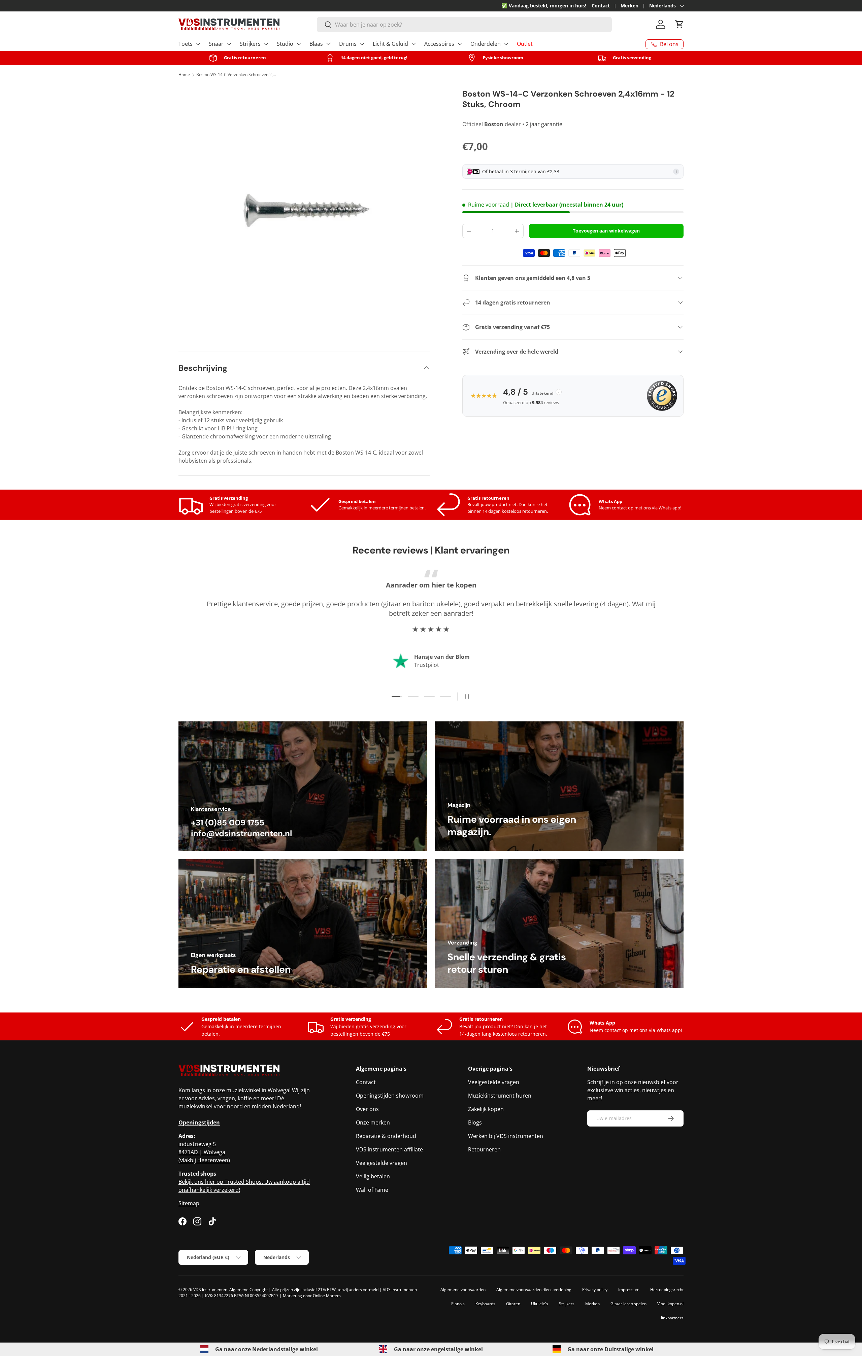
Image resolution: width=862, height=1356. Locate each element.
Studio (285, 43)
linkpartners (672, 1318)
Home (184, 74)
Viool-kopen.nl (670, 1304)
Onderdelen (485, 43)
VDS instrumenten (210, 1289)
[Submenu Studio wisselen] (299, 44)
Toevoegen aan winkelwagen (606, 230)
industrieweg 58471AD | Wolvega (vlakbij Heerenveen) (204, 1152)
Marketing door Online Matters (312, 1295)
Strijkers (250, 43)
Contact (601, 5)
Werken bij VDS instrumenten (505, 1136)
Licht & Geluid (390, 43)
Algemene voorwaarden (463, 1289)
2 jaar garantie (544, 124)
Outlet (525, 43)
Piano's (458, 1304)
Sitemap (188, 1203)
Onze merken (373, 1122)
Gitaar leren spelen (628, 1304)
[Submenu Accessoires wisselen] (460, 44)
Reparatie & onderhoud (386, 1136)
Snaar (216, 43)
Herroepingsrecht (667, 1289)
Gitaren (513, 1304)
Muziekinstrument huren (499, 1095)
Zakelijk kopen (486, 1109)
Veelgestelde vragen (381, 1163)
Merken (629, 5)
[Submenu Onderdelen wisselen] (506, 44)
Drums (348, 43)
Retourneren (484, 1149)
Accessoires (439, 43)
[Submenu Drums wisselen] (362, 44)
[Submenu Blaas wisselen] (328, 44)
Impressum (628, 1289)
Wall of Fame (372, 1189)
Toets (185, 43)
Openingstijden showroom (390, 1095)
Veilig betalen (373, 1176)
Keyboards (485, 1304)
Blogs (475, 1122)
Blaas (316, 43)
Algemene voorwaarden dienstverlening (533, 1289)
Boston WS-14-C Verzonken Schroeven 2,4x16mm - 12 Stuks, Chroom (236, 74)
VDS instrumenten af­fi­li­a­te (389, 1149)
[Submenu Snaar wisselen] (229, 44)
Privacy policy (594, 1289)
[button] (679, 24)
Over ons (367, 1109)
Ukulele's (539, 1304)
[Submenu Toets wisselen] (198, 44)
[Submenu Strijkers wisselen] (266, 44)
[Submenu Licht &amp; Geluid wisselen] (413, 44)
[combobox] (464, 24)
